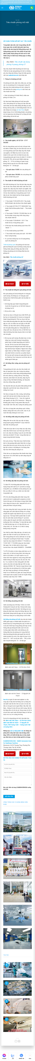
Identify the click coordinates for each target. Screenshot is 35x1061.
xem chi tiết (17, 974)
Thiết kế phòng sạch (9, 244)
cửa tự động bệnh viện (16, 731)
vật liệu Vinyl (20, 110)
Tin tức (17, 20)
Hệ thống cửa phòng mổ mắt (11, 619)
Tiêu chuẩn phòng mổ (16, 257)
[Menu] (2, 8)
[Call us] (32, 7)
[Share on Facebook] (16, 1041)
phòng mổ (19, 89)
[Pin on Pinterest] (19, 1041)
